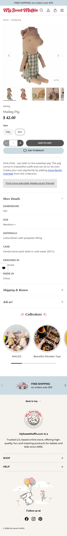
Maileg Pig (16, 20)
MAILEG (17, 356)
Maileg (6, 106)
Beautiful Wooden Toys (47, 356)
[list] (33, 55)
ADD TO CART (45, 143)
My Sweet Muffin (17, 528)
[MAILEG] (16, 338)
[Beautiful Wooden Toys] (47, 338)
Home (6, 20)
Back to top (32, 401)
